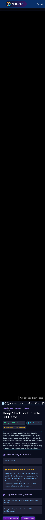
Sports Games (14, 408)
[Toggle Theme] (38, 4)
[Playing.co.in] (16, 4)
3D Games (25, 408)
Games (5, 408)
